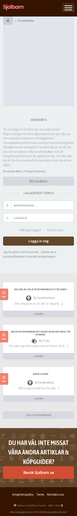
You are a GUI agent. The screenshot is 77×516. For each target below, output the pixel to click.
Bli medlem (38, 181)
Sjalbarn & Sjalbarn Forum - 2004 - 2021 (38, 505)
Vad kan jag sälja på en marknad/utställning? (40, 289)
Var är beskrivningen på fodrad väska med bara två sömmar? (40, 333)
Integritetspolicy (35, 171)
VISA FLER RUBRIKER (38, 415)
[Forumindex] (8, 21)
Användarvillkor (12, 171)
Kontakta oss (55, 494)
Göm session (55, 230)
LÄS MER (38, 313)
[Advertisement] (38, 65)
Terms (40, 494)
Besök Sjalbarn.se (38, 472)
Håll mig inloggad (30, 230)
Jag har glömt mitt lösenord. (21, 252)
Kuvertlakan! (40, 374)
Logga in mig (39, 241)
